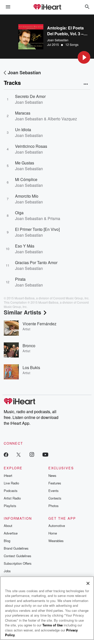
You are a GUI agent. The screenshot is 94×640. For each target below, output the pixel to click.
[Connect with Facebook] (6, 454)
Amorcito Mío (26, 196)
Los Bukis (31, 367)
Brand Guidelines (16, 548)
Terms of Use (52, 625)
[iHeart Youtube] (45, 454)
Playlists (10, 505)
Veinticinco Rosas (31, 146)
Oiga (19, 213)
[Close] (87, 583)
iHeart (8, 475)
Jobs (7, 570)
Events (53, 490)
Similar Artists (22, 312)
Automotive (56, 525)
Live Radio (11, 483)
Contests (54, 498)
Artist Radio (12, 498)
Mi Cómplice (26, 179)
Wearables (56, 540)
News (52, 475)
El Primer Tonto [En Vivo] (37, 229)
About (8, 525)
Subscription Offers (18, 563)
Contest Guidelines (17, 555)
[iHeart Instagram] (32, 454)
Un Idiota (23, 129)
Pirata (20, 279)
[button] (84, 57)
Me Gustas (24, 163)
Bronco (29, 345)
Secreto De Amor (30, 96)
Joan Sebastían (57, 40)
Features (54, 483)
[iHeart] (47, 7)
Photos (53, 505)
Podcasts (11, 490)
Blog (7, 540)
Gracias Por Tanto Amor (36, 262)
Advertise (11, 533)
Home (52, 533)
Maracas (22, 113)
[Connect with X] (19, 454)
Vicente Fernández (39, 324)
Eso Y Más (24, 246)
